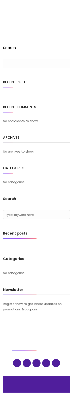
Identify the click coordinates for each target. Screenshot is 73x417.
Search (9, 48)
